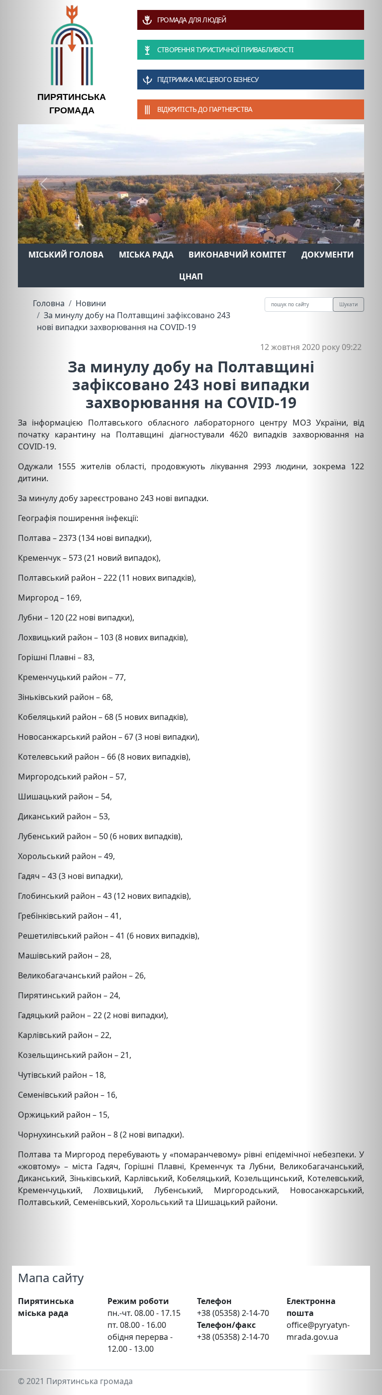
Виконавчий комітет (237, 254)
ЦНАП (191, 276)
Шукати (348, 304)
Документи (327, 254)
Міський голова (65, 254)
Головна (49, 303)
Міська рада (146, 254)
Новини (91, 303)
